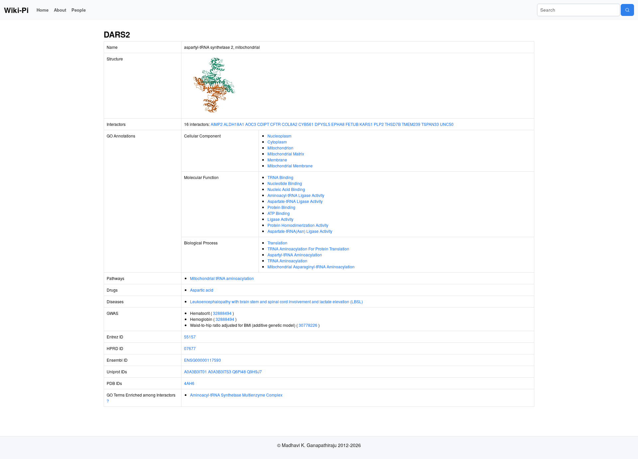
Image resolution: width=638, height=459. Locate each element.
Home (43, 10)
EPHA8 (338, 124)
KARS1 (366, 124)
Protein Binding (281, 207)
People (78, 10)
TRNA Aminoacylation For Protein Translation (308, 248)
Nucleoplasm (279, 135)
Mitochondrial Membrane (290, 165)
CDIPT (263, 124)
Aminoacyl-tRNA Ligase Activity (295, 195)
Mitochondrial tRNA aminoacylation (222, 278)
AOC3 (250, 124)
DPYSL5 (322, 124)
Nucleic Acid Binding (286, 189)
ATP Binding (278, 213)
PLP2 (379, 124)
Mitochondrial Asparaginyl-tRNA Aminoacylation (311, 266)
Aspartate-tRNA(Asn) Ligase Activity (299, 231)
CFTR (275, 124)
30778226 (308, 325)
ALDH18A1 (234, 124)
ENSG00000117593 (202, 360)
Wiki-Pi (16, 10)
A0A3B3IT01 (195, 371)
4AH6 (189, 383)
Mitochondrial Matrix (285, 153)
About (60, 10)
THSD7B (393, 124)
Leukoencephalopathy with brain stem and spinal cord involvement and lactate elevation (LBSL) (276, 301)
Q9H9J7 (254, 371)
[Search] (627, 10)
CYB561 (306, 124)
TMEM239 (411, 124)
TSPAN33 (430, 124)
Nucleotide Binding (284, 183)
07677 (190, 348)
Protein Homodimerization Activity (297, 225)
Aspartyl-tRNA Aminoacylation (294, 254)
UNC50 (447, 124)
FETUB (352, 124)
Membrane (277, 159)
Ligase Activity (280, 219)
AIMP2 (217, 124)
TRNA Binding (280, 177)
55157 (190, 336)
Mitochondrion (280, 147)
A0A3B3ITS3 (219, 371)
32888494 (222, 313)
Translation (277, 242)
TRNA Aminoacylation (287, 260)
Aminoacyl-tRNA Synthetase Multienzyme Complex (236, 395)
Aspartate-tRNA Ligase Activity (295, 201)
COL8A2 (289, 124)
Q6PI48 (239, 371)
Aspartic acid (201, 290)
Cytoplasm (277, 141)
